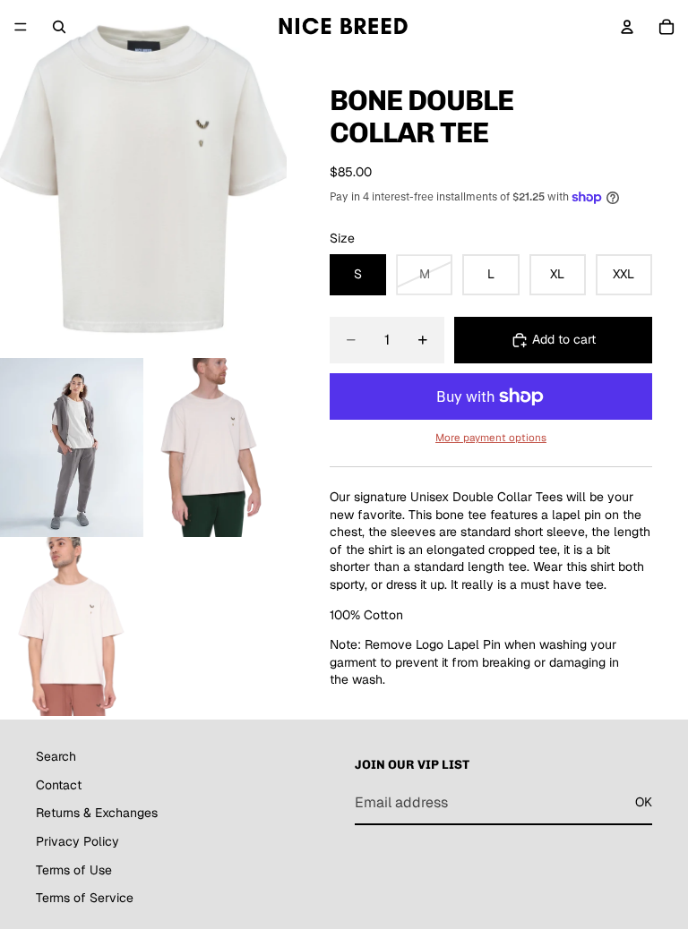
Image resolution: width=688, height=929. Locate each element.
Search (56, 756)
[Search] (59, 27)
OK (643, 802)
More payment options (490, 437)
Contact (59, 784)
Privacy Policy (77, 840)
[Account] (627, 27)
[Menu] (20, 26)
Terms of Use (74, 869)
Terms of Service (84, 898)
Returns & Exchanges (97, 813)
